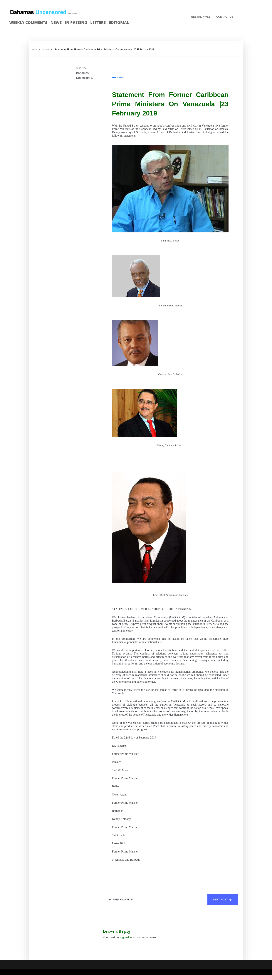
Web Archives (200, 16)
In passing (76, 22)
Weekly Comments (28, 22)
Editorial (119, 22)
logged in (126, 937)
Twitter (261, 17)
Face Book (254, 17)
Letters (98, 22)
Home (34, 49)
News (56, 22)
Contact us (224, 16)
